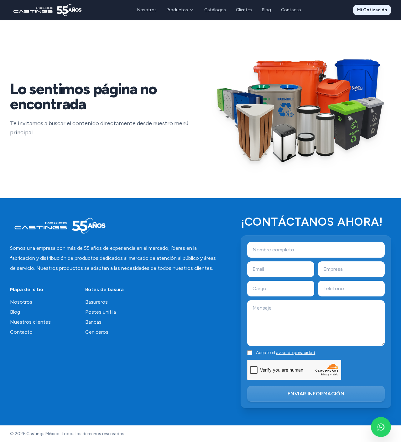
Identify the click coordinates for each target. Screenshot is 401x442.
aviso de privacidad (295, 352)
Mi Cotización (372, 10)
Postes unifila (100, 312)
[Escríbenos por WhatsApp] (381, 427)
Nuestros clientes (30, 322)
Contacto (291, 10)
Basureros (96, 302)
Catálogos (215, 10)
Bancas (93, 322)
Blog (266, 10)
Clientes (244, 10)
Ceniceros (96, 332)
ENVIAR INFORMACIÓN (316, 394)
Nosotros (147, 10)
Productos (177, 10)
